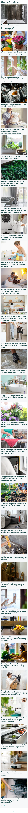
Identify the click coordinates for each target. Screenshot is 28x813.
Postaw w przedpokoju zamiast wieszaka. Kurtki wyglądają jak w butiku (13, 584)
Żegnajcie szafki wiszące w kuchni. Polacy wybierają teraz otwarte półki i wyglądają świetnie (14, 318)
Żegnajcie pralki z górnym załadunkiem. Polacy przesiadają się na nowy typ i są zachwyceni (14, 692)
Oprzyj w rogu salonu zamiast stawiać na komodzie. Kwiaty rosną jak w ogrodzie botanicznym (13, 210)
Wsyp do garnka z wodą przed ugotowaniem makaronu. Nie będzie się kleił (14, 557)
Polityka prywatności (14, 811)
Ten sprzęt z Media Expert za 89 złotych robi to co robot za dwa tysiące (12, 774)
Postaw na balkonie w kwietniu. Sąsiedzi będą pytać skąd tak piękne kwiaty (14, 424)
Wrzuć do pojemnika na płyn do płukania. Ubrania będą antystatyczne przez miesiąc (12, 131)
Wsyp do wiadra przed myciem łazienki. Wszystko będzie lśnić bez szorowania (13, 397)
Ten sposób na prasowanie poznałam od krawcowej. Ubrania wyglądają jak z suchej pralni (14, 451)
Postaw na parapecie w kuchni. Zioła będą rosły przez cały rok (14, 157)
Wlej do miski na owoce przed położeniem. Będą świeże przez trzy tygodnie (13, 639)
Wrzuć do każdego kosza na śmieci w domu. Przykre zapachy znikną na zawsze (14, 345)
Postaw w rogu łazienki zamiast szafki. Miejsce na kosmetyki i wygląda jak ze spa (12, 720)
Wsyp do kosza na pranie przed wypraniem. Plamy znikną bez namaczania (12, 237)
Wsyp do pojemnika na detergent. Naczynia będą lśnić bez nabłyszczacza (13, 801)
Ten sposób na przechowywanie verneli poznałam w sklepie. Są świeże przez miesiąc (12, 183)
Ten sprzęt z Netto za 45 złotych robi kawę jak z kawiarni (14, 105)
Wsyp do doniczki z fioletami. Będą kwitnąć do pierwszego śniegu (13, 53)
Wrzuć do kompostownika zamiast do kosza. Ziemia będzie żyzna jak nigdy (13, 505)
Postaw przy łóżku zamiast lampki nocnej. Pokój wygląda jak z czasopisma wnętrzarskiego (13, 291)
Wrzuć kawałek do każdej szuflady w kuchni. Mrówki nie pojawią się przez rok (13, 746)
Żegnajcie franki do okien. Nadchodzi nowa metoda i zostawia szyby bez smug (13, 79)
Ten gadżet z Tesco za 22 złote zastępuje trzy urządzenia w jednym (14, 531)
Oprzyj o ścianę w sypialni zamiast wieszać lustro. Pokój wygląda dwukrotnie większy (13, 478)
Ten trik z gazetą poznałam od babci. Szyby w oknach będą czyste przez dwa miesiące (14, 611)
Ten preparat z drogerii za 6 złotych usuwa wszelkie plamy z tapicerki (13, 371)
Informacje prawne (17, 809)
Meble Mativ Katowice (10, 2)
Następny (9, 805)
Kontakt (22, 809)
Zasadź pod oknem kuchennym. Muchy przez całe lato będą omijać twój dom (13, 665)
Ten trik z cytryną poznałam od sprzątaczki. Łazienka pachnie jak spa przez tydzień (13, 264)
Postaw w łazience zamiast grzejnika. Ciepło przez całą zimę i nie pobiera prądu (13, 27)
